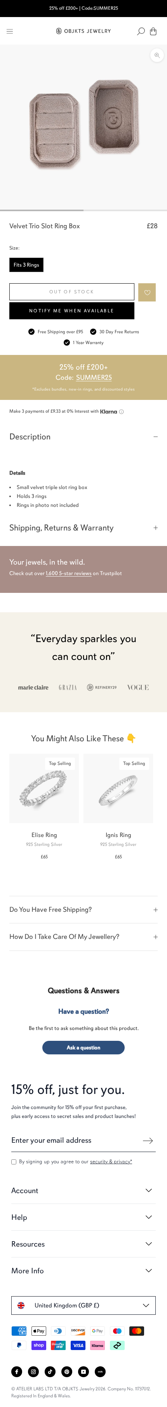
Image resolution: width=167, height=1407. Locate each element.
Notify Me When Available (72, 310)
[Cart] (153, 31)
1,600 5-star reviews (69, 573)
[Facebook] (16, 1371)
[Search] (141, 31)
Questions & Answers (84, 990)
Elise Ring (44, 835)
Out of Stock (71, 291)
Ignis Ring (118, 835)
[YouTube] (83, 1371)
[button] (147, 292)
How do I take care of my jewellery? (64, 936)
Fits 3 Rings (26, 265)
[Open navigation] (10, 31)
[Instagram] (33, 1371)
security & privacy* (111, 1161)
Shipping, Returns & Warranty (61, 527)
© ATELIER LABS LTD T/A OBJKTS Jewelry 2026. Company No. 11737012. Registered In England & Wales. (81, 1392)
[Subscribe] (148, 1141)
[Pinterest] (66, 1371)
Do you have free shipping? (50, 909)
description (29, 436)
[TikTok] (50, 1371)
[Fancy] (100, 1371)
